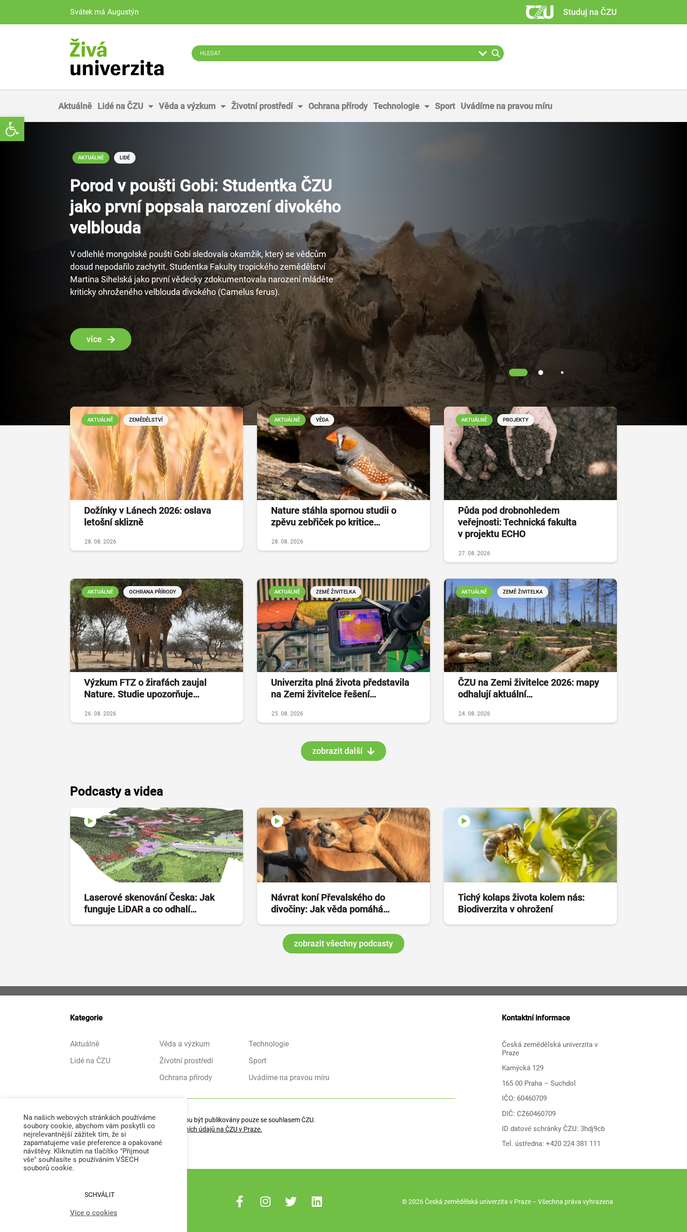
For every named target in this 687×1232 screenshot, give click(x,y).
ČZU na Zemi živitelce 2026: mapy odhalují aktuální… (528, 688)
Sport (445, 106)
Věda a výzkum (187, 106)
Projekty (516, 420)
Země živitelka (336, 592)
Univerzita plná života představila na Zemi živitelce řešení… (340, 688)
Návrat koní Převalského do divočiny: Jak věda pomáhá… (330, 903)
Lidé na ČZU (120, 106)
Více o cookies (93, 1213)
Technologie (396, 106)
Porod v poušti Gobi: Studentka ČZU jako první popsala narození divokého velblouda (205, 206)
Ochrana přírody (338, 106)
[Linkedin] (317, 1201)
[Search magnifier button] (495, 53)
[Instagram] (265, 1201)
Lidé (125, 158)
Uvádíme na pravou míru (506, 106)
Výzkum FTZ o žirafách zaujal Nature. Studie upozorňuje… (145, 688)
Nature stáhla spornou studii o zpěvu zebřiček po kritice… (333, 516)
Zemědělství (146, 420)
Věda (322, 420)
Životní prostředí (262, 106)
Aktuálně (75, 106)
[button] (12, 129)
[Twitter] (291, 1201)
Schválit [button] (99, 1194)
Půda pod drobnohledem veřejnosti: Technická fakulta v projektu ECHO (517, 522)
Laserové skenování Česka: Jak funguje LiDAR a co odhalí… (149, 903)
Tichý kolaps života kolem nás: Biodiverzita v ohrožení (521, 903)
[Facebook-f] (239, 1201)
